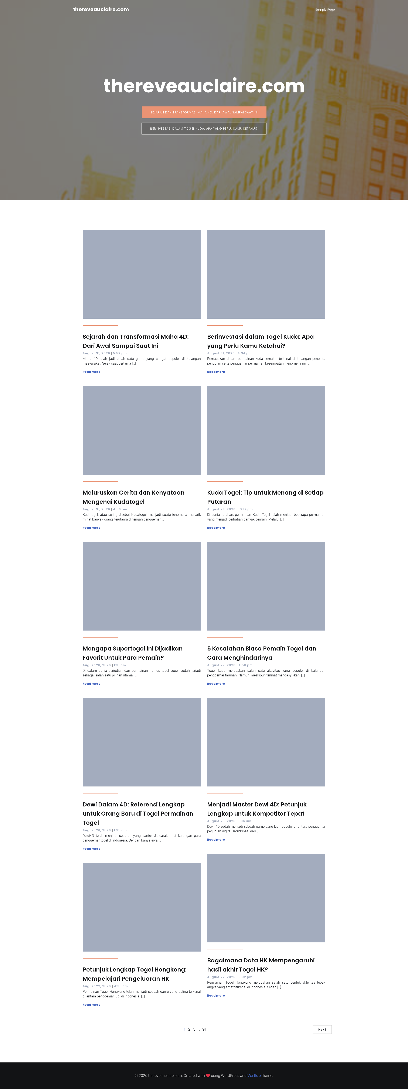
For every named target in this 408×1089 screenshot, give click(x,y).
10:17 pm (245, 509)
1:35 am (120, 830)
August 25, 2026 (221, 821)
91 (204, 1029)
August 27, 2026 (221, 665)
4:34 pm (245, 353)
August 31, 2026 (96, 353)
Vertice (254, 1075)
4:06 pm (120, 509)
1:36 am (244, 821)
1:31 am (120, 665)
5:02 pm (245, 977)
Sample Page (325, 9)
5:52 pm (120, 353)
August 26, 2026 (97, 830)
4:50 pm (245, 665)
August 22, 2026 (221, 977)
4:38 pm (121, 986)
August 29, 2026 (221, 509)
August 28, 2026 (97, 665)
